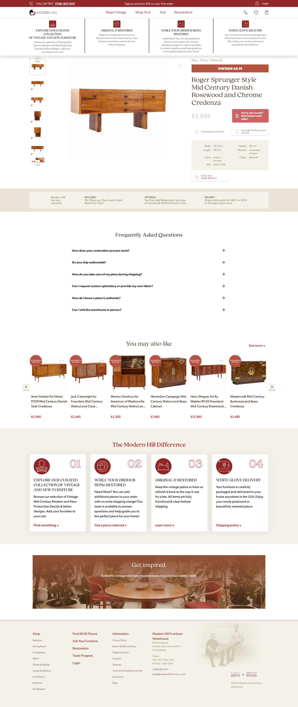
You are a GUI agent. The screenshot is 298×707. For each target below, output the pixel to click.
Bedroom (37, 640)
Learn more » (164, 525)
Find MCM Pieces (85, 633)
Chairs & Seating (41, 664)
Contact (117, 658)
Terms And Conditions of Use (128, 670)
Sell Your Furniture (85, 641)
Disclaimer (118, 676)
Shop (194, 60)
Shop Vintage (116, 12)
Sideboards (216, 60)
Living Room (39, 652)
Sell (162, 12)
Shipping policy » (228, 525)
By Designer (39, 688)
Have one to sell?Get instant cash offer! (252, 116)
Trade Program (83, 655)
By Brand (37, 682)
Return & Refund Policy (124, 646)
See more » (257, 345)
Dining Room (39, 646)
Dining (203, 60)
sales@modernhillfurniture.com (169, 674)
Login (265, 3)
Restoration (183, 12)
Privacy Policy (120, 640)
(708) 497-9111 (160, 669)
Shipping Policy (121, 652)
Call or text (55, 3)
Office (36, 658)
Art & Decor (39, 676)
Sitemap (117, 664)
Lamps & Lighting (41, 670)
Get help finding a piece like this (253, 131)
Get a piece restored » (110, 525)
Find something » (46, 525)
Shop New (143, 12)
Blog (115, 682)
